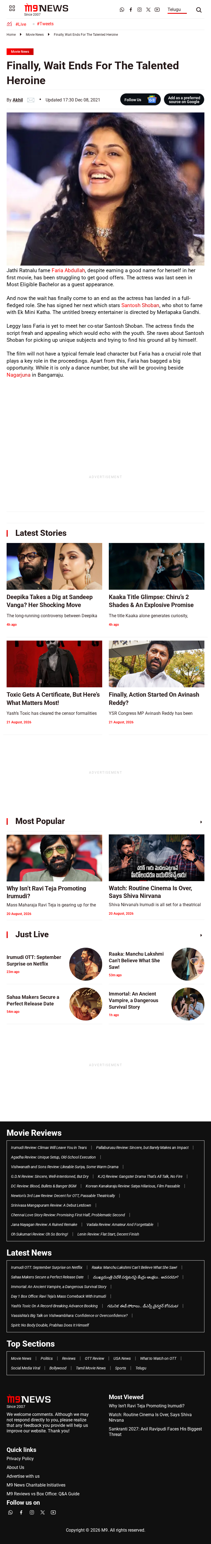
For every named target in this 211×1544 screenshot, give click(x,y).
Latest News (29, 1253)
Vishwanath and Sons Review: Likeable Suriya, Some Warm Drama (64, 1167)
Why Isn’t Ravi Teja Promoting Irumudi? (147, 1405)
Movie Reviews (34, 1133)
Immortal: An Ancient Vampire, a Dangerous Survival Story (58, 1286)
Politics (47, 1358)
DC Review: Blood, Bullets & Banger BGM (43, 1186)
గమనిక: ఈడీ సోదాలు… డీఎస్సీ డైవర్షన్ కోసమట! (142, 1306)
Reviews (69, 1358)
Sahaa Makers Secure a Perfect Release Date (47, 1277)
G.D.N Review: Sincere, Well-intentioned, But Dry (49, 1176)
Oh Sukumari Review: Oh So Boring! (39, 1234)
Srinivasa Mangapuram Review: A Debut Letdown (51, 1205)
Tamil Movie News (91, 1368)
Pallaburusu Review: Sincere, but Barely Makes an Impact (142, 1147)
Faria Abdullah (68, 270)
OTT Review (94, 1358)
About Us (15, 1467)
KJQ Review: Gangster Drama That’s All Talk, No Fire (140, 1176)
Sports (120, 1368)
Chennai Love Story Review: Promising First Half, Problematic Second (68, 1215)
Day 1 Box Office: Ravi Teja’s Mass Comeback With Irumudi (58, 1296)
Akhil (18, 100)
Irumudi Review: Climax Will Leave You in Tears (49, 1147)
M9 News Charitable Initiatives (36, 1485)
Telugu (174, 9)
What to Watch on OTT (158, 1358)
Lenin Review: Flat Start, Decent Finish (108, 1234)
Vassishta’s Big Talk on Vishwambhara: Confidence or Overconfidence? (69, 1315)
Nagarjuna (18, 375)
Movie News (35, 35)
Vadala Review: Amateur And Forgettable (120, 1224)
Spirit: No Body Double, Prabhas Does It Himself (50, 1325)
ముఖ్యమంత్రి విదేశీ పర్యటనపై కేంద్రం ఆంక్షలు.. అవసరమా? (135, 1277)
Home (11, 35)
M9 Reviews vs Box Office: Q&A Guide (43, 1493)
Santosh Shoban (140, 305)
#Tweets (45, 23)
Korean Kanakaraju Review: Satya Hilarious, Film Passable (133, 1186)
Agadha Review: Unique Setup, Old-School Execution (53, 1157)
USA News (122, 1358)
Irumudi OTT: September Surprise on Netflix (46, 1267)
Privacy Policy (20, 1458)
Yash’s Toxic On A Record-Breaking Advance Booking (54, 1306)
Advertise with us (23, 1476)
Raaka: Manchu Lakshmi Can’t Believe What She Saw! (134, 1267)
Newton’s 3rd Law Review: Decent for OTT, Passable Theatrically (63, 1195)
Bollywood (57, 1368)
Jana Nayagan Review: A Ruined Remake (44, 1224)
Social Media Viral (25, 1368)
